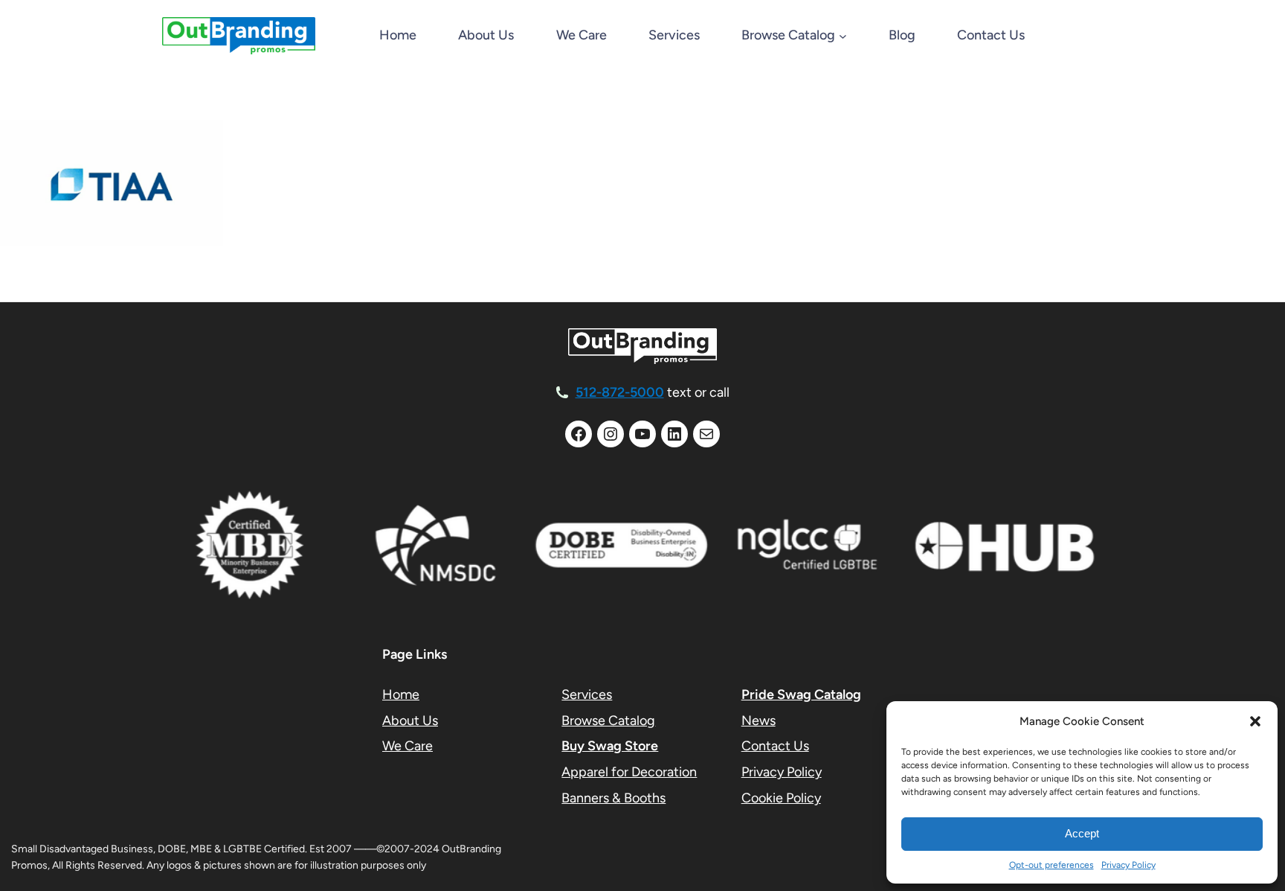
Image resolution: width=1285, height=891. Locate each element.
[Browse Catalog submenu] (843, 36)
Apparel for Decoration (629, 772)
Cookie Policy (781, 798)
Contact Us (775, 746)
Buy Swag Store (609, 746)
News (758, 720)
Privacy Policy (1128, 865)
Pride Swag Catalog (801, 694)
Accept (1082, 833)
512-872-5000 (620, 392)
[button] (1255, 721)
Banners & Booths (613, 798)
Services (586, 694)
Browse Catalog (608, 720)
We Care (407, 746)
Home (397, 35)
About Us (410, 720)
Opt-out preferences (1051, 865)
